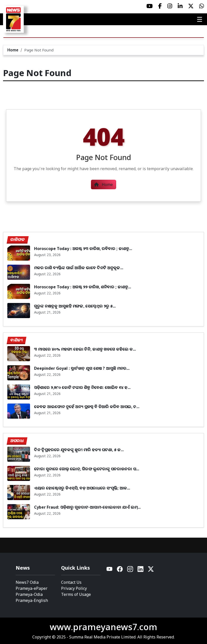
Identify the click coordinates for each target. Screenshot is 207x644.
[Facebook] (120, 570)
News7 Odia (27, 582)
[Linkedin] (141, 570)
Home (12, 49)
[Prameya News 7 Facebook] (160, 6)
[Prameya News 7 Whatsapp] (201, 6)
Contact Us (71, 582)
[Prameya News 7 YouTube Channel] (149, 6)
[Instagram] (130, 570)
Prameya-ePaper (31, 588)
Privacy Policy (74, 588)
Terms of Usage (76, 594)
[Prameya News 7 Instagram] (170, 6)
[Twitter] (151, 570)
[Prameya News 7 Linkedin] (180, 6)
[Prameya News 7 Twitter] (190, 6)
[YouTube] (110, 570)
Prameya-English (32, 600)
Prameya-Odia (29, 594)
